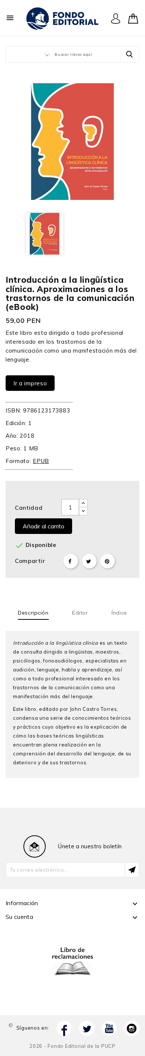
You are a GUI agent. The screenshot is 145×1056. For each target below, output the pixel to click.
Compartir (71, 561)
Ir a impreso (30, 383)
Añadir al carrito (43, 526)
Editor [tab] (80, 612)
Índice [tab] (119, 612)
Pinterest (107, 561)
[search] (129, 54)
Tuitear (89, 561)
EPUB (41, 460)
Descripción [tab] (33, 612)
